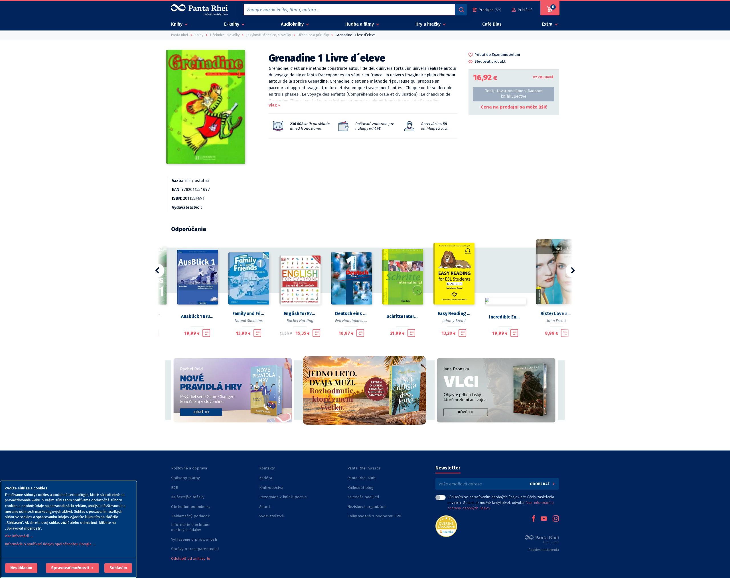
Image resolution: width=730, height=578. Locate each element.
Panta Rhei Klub (361, 477)
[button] (21, 568)
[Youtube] (544, 519)
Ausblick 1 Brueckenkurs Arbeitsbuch (197, 316)
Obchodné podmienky (190, 506)
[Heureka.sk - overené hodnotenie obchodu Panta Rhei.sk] (446, 525)
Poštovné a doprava (189, 468)
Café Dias (492, 24)
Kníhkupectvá (271, 487)
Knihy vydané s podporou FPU (374, 516)
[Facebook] (533, 519)
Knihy (177, 24)
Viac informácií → (19, 536)
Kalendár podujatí (363, 497)
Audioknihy (293, 24)
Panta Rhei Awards (364, 468)
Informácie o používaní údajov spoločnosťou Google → (50, 544)
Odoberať (540, 484)
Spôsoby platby (185, 477)
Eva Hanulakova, (349, 320)
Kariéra (265, 477)
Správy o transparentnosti (195, 548)
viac (273, 105)
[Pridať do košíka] (206, 333)
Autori (264, 506)
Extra (547, 24)
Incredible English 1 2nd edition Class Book (505, 317)
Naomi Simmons (249, 320)
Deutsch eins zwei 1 (351, 313)
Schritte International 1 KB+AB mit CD (402, 316)
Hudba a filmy (360, 24)
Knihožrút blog (360, 487)
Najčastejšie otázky (187, 497)
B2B (174, 487)
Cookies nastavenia (543, 550)
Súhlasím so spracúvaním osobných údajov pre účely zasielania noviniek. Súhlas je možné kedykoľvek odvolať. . (500, 502)
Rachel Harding (300, 320)
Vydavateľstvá (271, 516)
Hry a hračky (428, 24)
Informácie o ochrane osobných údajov (190, 527)
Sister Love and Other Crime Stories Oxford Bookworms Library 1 (556, 313)
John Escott (556, 320)
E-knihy (232, 24)
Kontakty (267, 468)
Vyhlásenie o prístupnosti (194, 539)
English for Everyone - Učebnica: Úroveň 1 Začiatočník (300, 313)
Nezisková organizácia (366, 506)
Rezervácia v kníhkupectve (283, 497)
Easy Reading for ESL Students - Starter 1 (454, 313)
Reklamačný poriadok (190, 516)
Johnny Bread (454, 320)
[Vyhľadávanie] (461, 9)
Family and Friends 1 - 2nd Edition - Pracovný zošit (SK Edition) (248, 313)
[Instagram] (556, 519)
